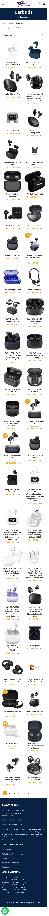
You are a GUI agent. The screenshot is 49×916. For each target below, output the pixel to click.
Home (4, 24)
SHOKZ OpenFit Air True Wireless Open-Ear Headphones (35, 746)
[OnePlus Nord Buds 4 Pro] (12, 149)
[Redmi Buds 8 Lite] (12, 242)
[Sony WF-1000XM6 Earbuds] (12, 477)
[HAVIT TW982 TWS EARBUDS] (12, 377)
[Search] (43, 3)
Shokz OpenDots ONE (34, 711)
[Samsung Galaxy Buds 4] (34, 408)
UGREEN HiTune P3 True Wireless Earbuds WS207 (12, 648)
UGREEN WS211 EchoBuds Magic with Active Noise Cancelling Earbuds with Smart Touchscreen (12, 534)
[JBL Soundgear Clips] (12, 277)
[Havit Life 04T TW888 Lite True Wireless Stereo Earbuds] (12, 408)
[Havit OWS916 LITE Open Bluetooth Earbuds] (34, 306)
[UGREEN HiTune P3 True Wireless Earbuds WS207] (12, 633)
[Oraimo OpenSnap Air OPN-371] (34, 149)
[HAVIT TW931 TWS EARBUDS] (34, 377)
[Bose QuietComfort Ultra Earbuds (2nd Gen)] (12, 765)
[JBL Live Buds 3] (12, 118)
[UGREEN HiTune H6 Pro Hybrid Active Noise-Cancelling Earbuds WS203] (34, 517)
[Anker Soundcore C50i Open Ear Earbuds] (12, 667)
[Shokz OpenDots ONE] (34, 699)
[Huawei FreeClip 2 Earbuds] (12, 181)
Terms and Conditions (10, 863)
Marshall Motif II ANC (35, 194)
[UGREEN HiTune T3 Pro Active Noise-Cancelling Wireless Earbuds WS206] (12, 556)
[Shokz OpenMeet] (34, 277)
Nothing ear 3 (35, 646)
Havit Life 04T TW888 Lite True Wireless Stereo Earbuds (12, 423)
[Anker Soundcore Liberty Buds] (34, 118)
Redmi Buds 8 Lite (12, 255)
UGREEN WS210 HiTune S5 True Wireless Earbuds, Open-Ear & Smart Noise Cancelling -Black (35, 573)
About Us (5, 867)
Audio (11, 24)
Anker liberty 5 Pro (12, 94)
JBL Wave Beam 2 (12, 743)
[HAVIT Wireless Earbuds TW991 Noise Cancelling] (34, 340)
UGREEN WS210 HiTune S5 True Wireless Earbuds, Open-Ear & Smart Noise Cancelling (12, 611)
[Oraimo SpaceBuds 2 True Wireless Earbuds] (34, 242)
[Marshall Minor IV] (12, 213)
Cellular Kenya (19, 903)
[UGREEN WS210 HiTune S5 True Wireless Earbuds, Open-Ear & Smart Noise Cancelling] (12, 594)
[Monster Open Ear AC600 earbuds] (34, 765)
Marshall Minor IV (12, 226)
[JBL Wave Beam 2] (12, 731)
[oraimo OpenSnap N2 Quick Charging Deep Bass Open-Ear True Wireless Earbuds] (34, 81)
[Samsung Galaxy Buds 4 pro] (12, 443)
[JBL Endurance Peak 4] (12, 699)
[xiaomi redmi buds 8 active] (34, 443)
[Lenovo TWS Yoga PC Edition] (34, 50)
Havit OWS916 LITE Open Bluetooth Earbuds (34, 321)
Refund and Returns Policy (12, 854)
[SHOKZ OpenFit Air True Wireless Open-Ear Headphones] (34, 731)
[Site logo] (24, 4)
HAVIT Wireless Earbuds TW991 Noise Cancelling (34, 355)
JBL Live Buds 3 (12, 130)
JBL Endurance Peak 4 (12, 711)
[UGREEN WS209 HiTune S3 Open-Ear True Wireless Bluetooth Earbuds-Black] (34, 594)
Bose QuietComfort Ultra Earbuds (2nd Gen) (12, 780)
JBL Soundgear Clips (12, 290)
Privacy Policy (7, 850)
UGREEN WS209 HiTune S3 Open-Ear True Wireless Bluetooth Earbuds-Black (35, 611)
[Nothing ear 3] (34, 633)
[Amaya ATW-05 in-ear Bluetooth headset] (34, 667)
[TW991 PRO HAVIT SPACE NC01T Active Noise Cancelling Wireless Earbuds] (12, 340)
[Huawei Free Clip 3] (34, 213)
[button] (5, 911)
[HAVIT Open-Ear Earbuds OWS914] (12, 306)
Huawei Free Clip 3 (34, 226)
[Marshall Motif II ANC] (34, 181)
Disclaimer (6, 858)
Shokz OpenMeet (34, 290)
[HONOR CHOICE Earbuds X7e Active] (12, 50)
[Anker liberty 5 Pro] (12, 81)
